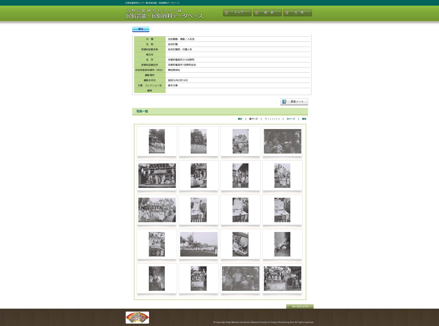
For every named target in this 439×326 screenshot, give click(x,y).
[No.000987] (157, 255)
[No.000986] (282, 221)
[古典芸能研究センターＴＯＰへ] (137, 323)
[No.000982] (282, 187)
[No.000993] (240, 290)
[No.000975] (157, 152)
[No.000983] (157, 221)
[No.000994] (282, 290)
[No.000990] (282, 255)
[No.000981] (241, 187)
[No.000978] (282, 152)
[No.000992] (199, 290)
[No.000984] (199, 221)
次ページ (291, 118)
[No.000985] (241, 221)
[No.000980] (199, 187)
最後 (304, 118)
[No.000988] (199, 255)
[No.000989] (241, 255)
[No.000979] (157, 187)
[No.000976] (199, 152)
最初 (240, 118)
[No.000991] (157, 290)
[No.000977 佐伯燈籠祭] (241, 152)
